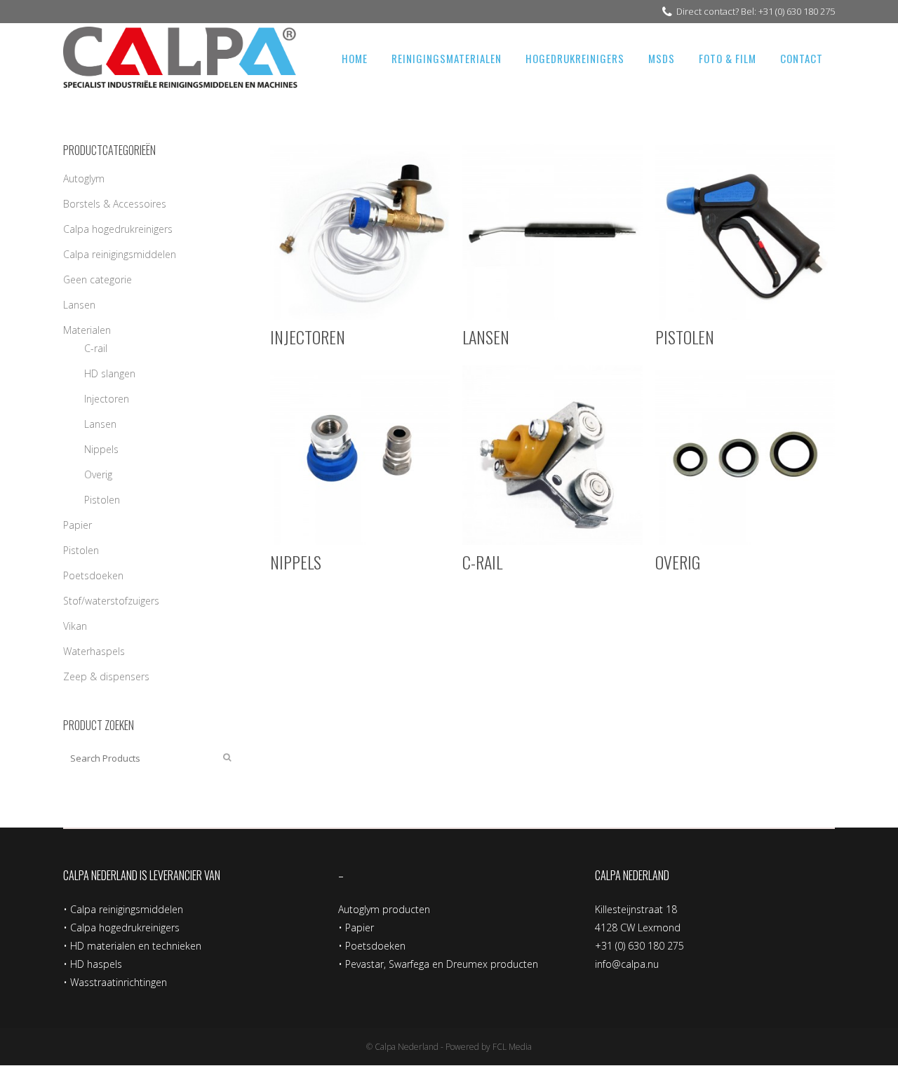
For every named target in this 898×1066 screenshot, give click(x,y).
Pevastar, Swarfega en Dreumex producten (441, 964)
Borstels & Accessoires (114, 203)
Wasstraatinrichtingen (118, 982)
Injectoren (106, 398)
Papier (77, 525)
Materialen (87, 330)
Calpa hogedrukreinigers (118, 229)
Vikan (75, 626)
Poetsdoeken (93, 575)
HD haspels (96, 964)
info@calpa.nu (627, 964)
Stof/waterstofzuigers (111, 600)
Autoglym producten (384, 909)
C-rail (95, 348)
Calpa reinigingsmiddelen (119, 254)
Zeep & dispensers (106, 676)
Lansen (79, 304)
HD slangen (109, 373)
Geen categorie (97, 279)
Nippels (101, 449)
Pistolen (102, 499)
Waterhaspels (94, 651)
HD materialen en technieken (135, 945)
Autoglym (84, 178)
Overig (98, 474)
